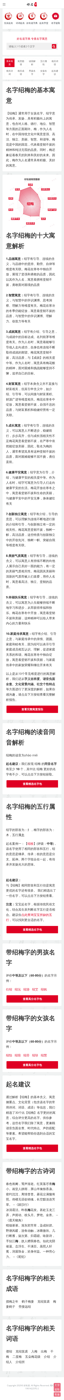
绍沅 (18, 989)
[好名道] (32, 4)
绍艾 (35, 989)
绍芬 (26, 1055)
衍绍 (9, 989)
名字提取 (57, 1387)
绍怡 (9, 1055)
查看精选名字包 (32, 784)
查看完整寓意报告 (32, 709)
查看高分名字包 (32, 999)
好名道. (27, 1385)
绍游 (26, 989)
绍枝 (30, 843)
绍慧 (44, 1055)
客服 (57, 1394)
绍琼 (18, 1055)
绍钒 (44, 989)
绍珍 (35, 1055)
